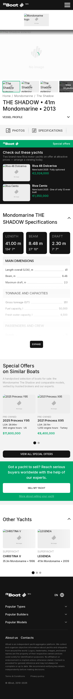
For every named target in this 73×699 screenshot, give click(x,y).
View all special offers (36, 454)
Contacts (27, 637)
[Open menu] (67, 5)
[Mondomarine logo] (36, 20)
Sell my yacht (36, 488)
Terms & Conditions (15, 676)
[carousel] (36, 62)
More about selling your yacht (36, 496)
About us (11, 637)
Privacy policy (37, 676)
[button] (36, 55)
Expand (36, 344)
